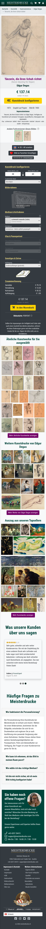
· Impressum (8, 873)
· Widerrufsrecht (9, 881)
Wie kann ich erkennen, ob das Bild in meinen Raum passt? (22, 758)
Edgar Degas (38, 9)
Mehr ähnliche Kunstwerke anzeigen (23, 435)
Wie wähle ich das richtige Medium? (22, 768)
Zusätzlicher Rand (10, 179)
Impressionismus (25, 9)
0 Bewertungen (28, 158)
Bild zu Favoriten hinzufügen (24, 153)
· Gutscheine (29, 884)
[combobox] (23, 182)
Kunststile (14, 9)
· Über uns (7, 887)
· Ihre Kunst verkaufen (32, 873)
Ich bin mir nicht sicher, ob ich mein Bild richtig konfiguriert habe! (21, 778)
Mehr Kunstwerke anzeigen (23, 615)
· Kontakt (6, 870)
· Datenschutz (8, 878)
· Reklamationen (9, 884)
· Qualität (28, 876)
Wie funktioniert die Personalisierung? (23, 712)
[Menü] (2, 3)
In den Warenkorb (24, 307)
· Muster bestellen (30, 887)
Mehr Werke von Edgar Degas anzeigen (23, 512)
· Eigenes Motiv (30, 870)
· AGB (5, 876)
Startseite (5, 9)
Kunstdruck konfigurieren (24, 100)
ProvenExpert (17, 673)
